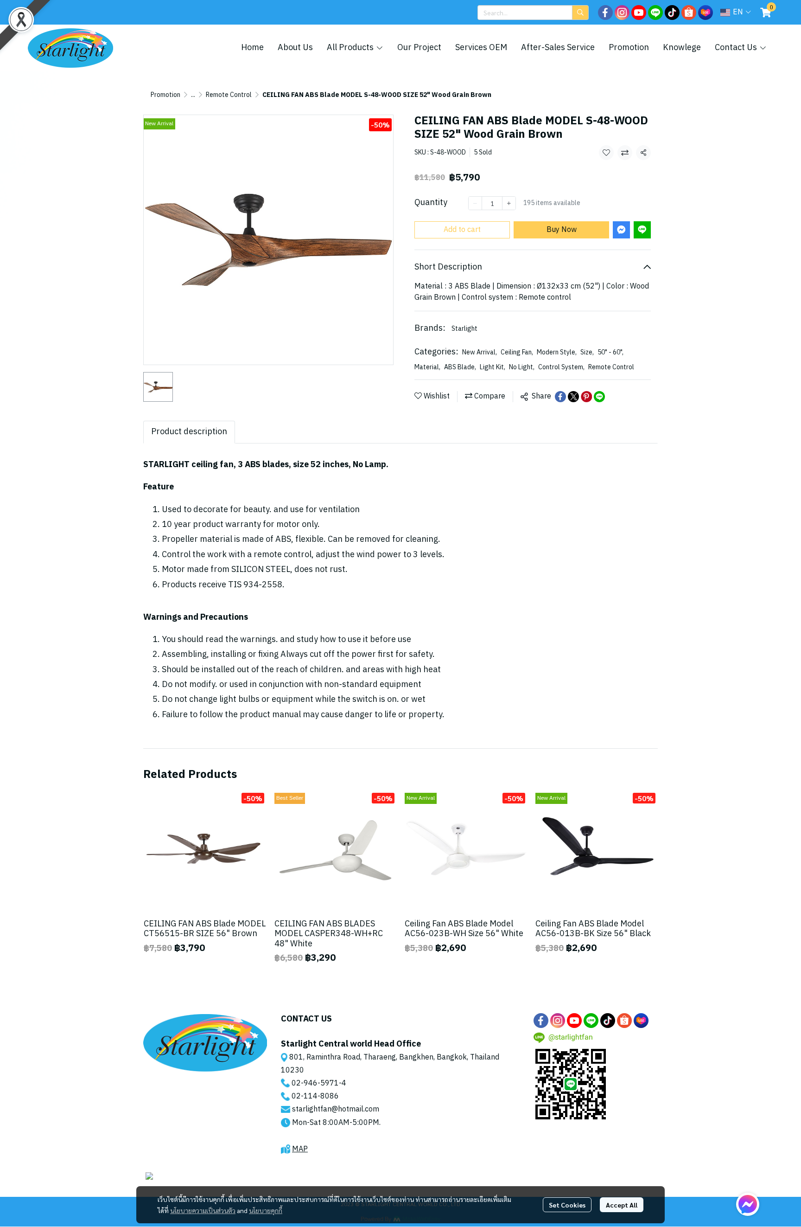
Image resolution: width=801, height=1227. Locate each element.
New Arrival (479, 352)
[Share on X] (573, 396)
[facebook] (605, 12)
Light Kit (492, 367)
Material (427, 367)
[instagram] (622, 12)
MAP (300, 1149)
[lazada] (705, 12)
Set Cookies (567, 1205)
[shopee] (688, 12)
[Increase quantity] (508, 203)
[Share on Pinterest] (586, 396)
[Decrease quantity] (475, 203)
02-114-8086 (315, 1096)
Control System (561, 367)
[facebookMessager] (747, 1204)
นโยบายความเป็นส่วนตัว (202, 1210)
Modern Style (557, 352)
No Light (521, 367)
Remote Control (229, 95)
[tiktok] (672, 12)
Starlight (464, 328)
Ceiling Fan (517, 352)
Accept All (621, 1205)
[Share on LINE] (599, 396)
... (193, 95)
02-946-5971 (315, 1083)
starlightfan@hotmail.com (335, 1109)
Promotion (165, 95)
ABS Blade (460, 367)
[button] (533, 12)
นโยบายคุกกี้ (265, 1210)
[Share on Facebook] (560, 396)
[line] (655, 12)
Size (587, 352)
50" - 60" (610, 352)
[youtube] (638, 12)
